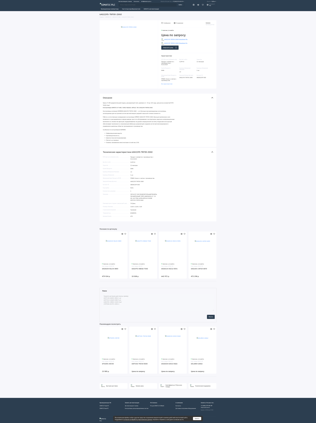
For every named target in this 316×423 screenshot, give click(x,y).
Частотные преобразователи (131, 9)
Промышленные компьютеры (110, 9)
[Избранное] (203, 5)
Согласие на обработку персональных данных (137, 419)
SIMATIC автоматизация (151, 9)
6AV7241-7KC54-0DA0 (140, 364)
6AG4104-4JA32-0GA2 (169, 364)
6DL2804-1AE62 (197, 364)
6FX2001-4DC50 (108, 364)
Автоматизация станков (125, 1)
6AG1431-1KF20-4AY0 (199, 269)
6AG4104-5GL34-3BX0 (110, 269)
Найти (180, 5)
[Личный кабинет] (193, 5)
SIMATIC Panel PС (104, 406)
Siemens (208, 23)
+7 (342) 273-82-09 (172, 1)
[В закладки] (125, 234)
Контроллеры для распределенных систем (136, 408)
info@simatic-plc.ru (146, 1)
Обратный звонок (205, 407)
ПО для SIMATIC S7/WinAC (157, 406)
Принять (197, 418)
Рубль (211, 1)
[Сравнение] (198, 5)
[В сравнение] (122, 234)
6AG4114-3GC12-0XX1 (169, 269)
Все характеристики (166, 84)
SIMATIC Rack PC (104, 408)
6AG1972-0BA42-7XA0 (140, 269)
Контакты (136, 1)
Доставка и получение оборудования (186, 408)
